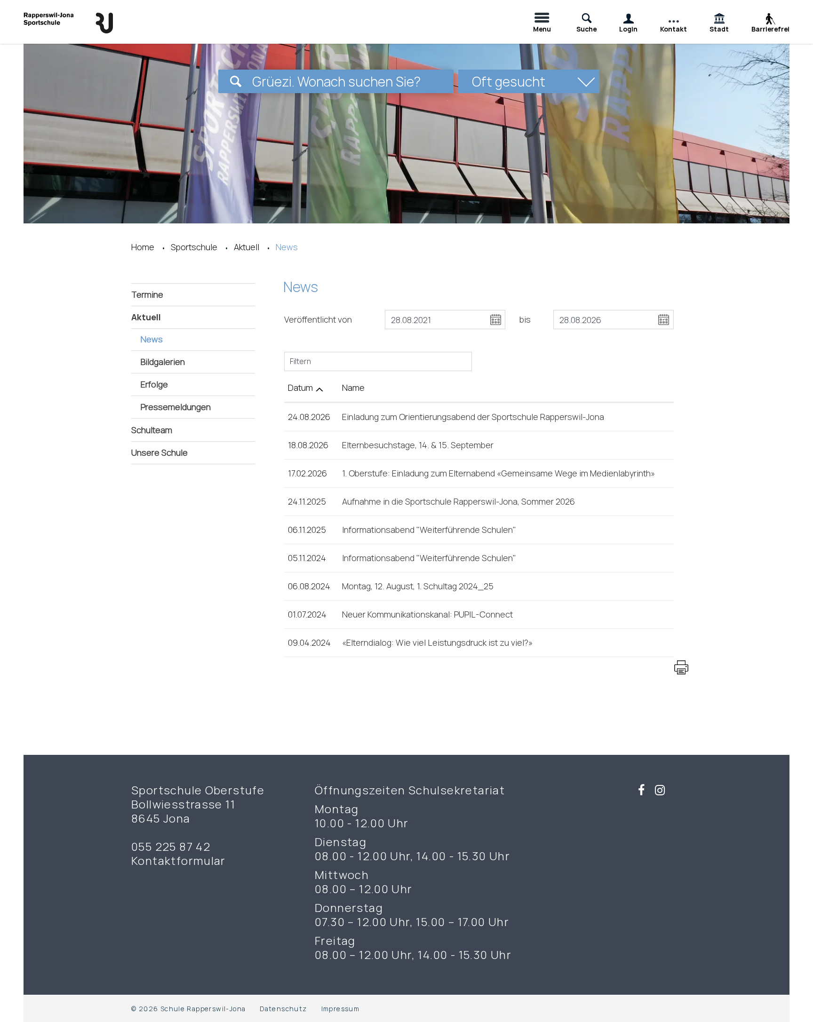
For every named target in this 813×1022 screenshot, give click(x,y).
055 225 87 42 (170, 847)
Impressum (340, 1008)
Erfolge (154, 384)
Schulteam (151, 430)
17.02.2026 (307, 473)
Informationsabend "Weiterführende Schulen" (429, 529)
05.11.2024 (307, 557)
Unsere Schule (159, 452)
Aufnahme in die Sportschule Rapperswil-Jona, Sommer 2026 (458, 501)
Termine (147, 294)
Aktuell (146, 317)
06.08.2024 (309, 586)
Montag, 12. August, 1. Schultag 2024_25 (418, 586)
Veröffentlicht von (318, 319)
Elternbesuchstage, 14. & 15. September (418, 445)
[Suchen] (235, 81)
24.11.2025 (307, 501)
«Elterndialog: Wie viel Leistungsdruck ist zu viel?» (437, 642)
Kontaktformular (178, 861)
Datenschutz (283, 1008)
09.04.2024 (309, 642)
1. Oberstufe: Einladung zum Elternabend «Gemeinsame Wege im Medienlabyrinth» (498, 473)
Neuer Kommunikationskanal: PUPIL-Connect (427, 614)
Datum (300, 387)
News (177, 339)
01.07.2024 (307, 614)
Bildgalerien (163, 361)
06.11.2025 (307, 529)
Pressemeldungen (176, 406)
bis (525, 319)
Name (353, 387)
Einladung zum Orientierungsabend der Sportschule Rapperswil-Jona (473, 416)
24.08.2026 (309, 416)
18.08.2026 (308, 445)
